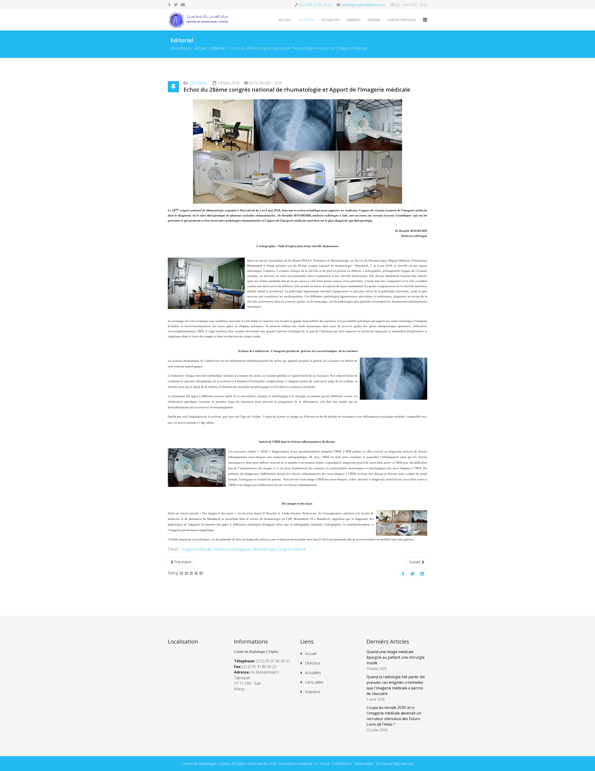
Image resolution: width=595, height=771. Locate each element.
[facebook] (169, 4)
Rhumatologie (264, 549)
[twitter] (176, 4)
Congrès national (292, 549)
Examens (354, 20)
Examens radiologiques (232, 549)
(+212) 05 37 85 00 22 (315, 5)
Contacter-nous (401, 20)
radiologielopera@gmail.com (363, 5)
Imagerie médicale (197, 549)
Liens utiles (313, 682)
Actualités (331, 20)
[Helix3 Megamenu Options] (425, 20)
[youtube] (183, 4)
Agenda (374, 20)
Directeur (312, 663)
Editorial (307, 20)
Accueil (285, 20)
